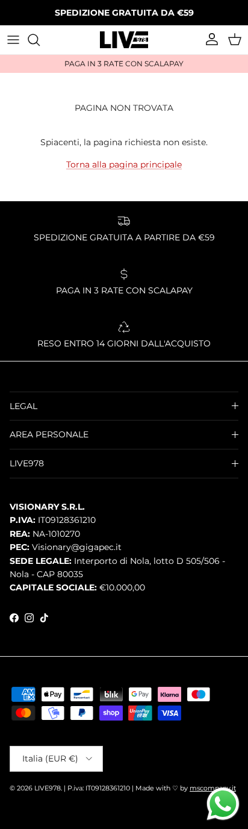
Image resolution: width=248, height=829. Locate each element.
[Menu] (13, 40)
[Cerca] (39, 40)
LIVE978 (47, 788)
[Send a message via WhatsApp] (223, 804)
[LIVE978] (124, 39)
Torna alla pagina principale (124, 164)
